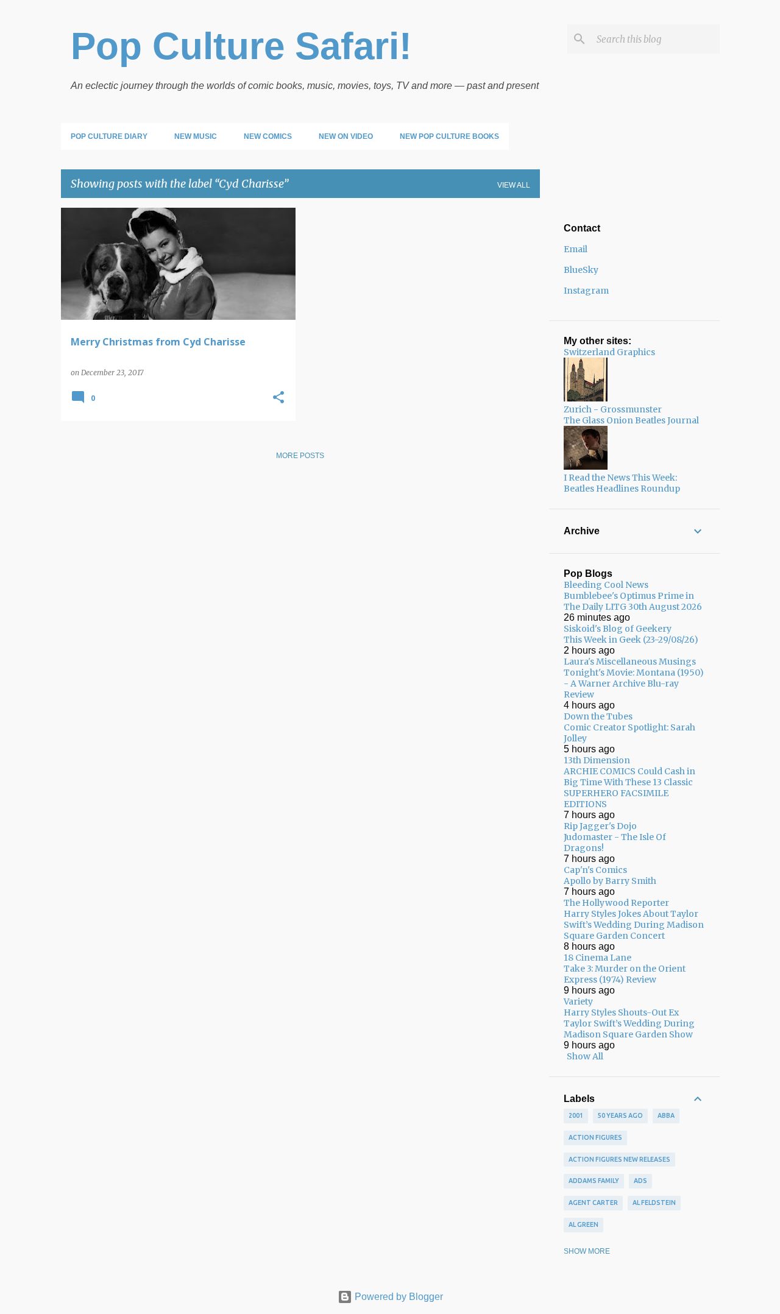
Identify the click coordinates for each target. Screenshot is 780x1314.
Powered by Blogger (397, 1296)
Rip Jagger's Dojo (600, 826)
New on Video (346, 136)
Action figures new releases (619, 1159)
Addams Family (594, 1180)
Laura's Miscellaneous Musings (630, 661)
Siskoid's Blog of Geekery (618, 628)
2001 (576, 1115)
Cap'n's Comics (595, 869)
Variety (578, 1001)
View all (513, 185)
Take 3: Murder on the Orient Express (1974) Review (625, 974)
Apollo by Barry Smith (610, 880)
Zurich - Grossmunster (613, 409)
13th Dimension (597, 760)
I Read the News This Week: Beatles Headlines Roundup (622, 483)
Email (575, 249)
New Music (195, 136)
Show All (585, 1056)
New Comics (268, 136)
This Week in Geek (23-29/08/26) (631, 639)
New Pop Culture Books (449, 136)
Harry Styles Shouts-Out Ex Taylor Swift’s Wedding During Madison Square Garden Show (629, 1023)
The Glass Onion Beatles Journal (631, 420)
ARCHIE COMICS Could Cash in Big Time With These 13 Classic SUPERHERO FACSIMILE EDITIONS (629, 788)
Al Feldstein (654, 1202)
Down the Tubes (598, 716)
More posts (300, 455)
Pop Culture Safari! (241, 46)
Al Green (583, 1224)
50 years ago (620, 1115)
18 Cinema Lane (597, 957)
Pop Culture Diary (109, 136)
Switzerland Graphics (609, 352)
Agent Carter (593, 1202)
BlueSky (581, 269)
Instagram (586, 290)
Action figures (595, 1137)
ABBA (666, 1115)
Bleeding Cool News (606, 584)
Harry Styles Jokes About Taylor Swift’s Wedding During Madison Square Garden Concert (634, 924)
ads (640, 1180)
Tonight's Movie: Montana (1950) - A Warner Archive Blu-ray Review (634, 683)
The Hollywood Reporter (616, 902)
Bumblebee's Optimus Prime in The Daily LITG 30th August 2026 (633, 601)
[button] (278, 398)
